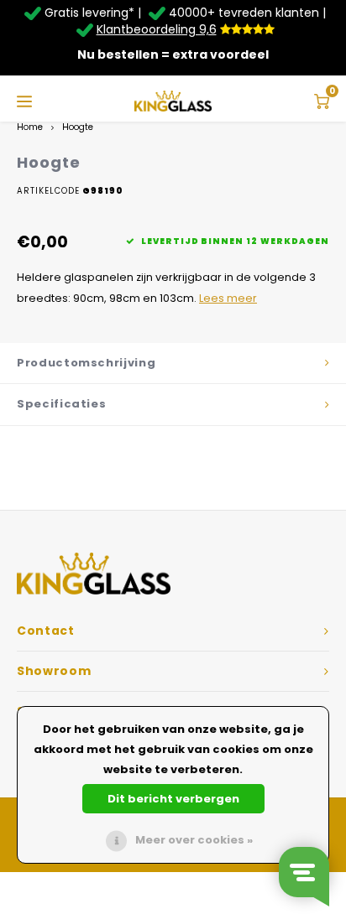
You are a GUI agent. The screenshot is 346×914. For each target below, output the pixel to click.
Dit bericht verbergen (173, 799)
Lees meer (228, 298)
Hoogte (77, 127)
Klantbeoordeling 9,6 (157, 29)
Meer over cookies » (194, 840)
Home (30, 127)
